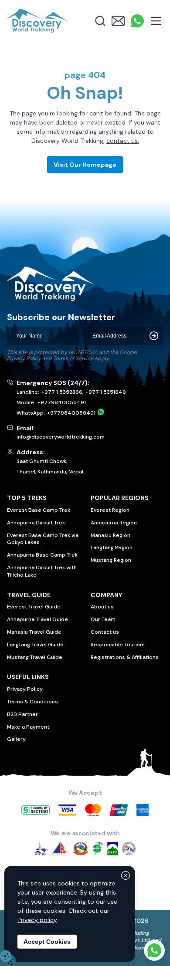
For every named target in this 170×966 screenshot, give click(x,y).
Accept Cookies (47, 941)
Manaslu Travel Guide (34, 631)
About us (102, 606)
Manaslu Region (110, 535)
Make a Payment (28, 726)
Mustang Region (111, 560)
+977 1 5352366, (62, 391)
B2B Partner (22, 714)
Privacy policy (37, 920)
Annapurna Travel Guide (37, 619)
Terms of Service (73, 358)
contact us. (122, 141)
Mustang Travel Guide (34, 657)
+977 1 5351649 (105, 391)
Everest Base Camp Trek (38, 510)
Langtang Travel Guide (35, 644)
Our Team (103, 619)
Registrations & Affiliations (125, 657)
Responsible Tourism (118, 644)
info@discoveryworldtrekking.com (61, 436)
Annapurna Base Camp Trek (42, 554)
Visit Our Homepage (85, 165)
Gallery (16, 739)
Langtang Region (112, 547)
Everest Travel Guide (34, 606)
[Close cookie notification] (125, 875)
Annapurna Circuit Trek (36, 522)
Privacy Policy (24, 358)
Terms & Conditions (32, 701)
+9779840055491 (61, 402)
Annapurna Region (114, 522)
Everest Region (110, 510)
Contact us (105, 631)
